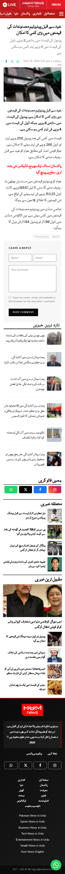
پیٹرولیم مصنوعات (41, 236)
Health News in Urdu (32, 845)
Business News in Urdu (32, 827)
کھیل (21, 790)
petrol (56, 236)
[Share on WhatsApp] (18, 61)
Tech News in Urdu (32, 833)
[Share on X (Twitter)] (12, 61)
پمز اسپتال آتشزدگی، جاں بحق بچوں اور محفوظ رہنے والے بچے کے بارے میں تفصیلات (24, 459)
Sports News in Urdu (32, 821)
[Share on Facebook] (6, 61)
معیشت (43, 790)
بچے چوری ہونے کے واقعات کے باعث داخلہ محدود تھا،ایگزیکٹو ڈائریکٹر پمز (25, 338)
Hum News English (32, 851)
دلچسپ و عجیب (32, 806)
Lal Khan (57, 61)
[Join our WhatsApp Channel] (56, 865)
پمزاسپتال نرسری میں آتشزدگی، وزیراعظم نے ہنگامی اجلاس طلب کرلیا (24, 360)
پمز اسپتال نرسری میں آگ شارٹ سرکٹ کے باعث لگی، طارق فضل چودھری (27, 384)
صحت (21, 796)
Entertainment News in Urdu (32, 839)
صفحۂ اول (49, 13)
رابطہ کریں (52, 754)
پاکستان (25, 13)
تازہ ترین (37, 13)
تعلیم (43, 796)
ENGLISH (56, 5)
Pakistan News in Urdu (32, 815)
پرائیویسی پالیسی (34, 754)
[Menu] (61, 15)
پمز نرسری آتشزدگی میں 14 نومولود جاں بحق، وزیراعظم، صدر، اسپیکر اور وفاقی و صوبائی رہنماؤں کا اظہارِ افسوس (24, 411)
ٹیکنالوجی (21, 801)
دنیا (16, 13)
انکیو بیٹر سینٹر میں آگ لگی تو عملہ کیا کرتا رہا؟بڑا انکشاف (25, 435)
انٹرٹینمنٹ (43, 801)
